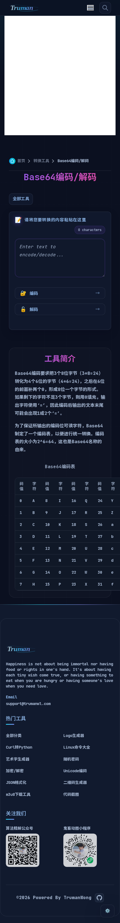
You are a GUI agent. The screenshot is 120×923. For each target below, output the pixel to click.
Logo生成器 (73, 735)
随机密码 (71, 759)
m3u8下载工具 (18, 794)
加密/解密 (15, 770)
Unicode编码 (75, 770)
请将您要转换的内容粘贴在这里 (55, 219)
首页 (21, 160)
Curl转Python (19, 747)
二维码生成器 (75, 782)
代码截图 (71, 794)
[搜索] (105, 8)
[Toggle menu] (90, 8)
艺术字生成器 (17, 759)
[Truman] (24, 7)
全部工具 (21, 199)
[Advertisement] (60, 75)
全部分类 (13, 735)
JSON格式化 (16, 782)
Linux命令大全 (76, 747)
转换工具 (41, 160)
